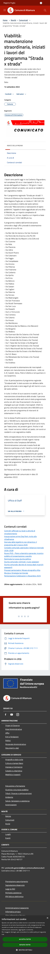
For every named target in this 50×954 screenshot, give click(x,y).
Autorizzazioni (11, 804)
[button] (25, 949)
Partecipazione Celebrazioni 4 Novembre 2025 (22, 575)
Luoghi (8, 834)
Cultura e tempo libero (14, 763)
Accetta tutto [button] (25, 939)
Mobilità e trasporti (12, 774)
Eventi (7, 838)
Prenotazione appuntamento (16, 881)
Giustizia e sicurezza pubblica (16, 789)
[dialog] (25, 935)
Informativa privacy (13, 911)
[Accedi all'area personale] (41, 3)
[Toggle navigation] (4, 10)
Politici (8, 740)
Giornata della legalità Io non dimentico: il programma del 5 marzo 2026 (20, 543)
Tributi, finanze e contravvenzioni (18, 793)
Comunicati (23, 20)
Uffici (7, 733)
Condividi (8, 94)
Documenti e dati (12, 748)
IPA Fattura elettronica (14, 896)
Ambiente (9, 797)
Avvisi (7, 823)
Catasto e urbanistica (13, 770)
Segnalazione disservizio (15, 885)
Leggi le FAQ (10, 889)
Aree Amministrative (13, 729)
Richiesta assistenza (13, 892)
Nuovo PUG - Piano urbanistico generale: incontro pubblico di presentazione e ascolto (23, 555)
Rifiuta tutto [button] (24, 945)
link (3, 934)
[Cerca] (45, 10)
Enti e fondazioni (12, 736)
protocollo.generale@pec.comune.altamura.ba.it (24, 867)
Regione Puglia (9, 2)
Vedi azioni (20, 94)
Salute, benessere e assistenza (17, 801)
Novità (13, 20)
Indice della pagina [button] (15, 145)
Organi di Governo (12, 725)
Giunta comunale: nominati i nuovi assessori (21, 561)
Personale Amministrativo (15, 744)
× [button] (47, 918)
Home (5, 20)
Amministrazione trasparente (17, 907)
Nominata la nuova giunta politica (17, 559)
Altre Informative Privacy (15, 915)
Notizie (8, 816)
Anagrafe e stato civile (14, 759)
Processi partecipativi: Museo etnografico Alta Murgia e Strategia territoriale (22, 571)
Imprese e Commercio (13, 767)
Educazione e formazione (15, 786)
